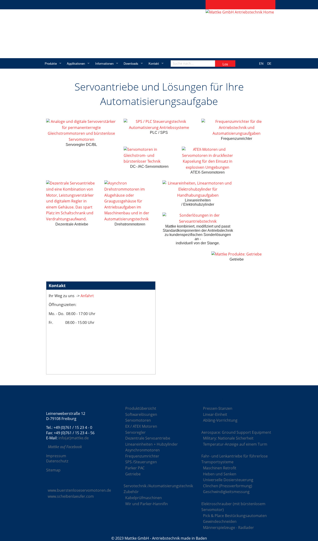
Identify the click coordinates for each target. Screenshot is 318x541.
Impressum (56, 455)
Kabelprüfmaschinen (143, 497)
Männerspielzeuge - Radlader (228, 527)
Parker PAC (135, 467)
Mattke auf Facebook (65, 446)
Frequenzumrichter (142, 456)
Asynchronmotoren (142, 450)
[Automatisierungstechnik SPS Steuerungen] (159, 125)
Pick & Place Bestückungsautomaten (235, 515)
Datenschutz (57, 461)
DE (269, 63)
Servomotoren (138, 420)
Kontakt (154, 63)
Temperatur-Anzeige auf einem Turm (235, 444)
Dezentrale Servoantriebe (147, 438)
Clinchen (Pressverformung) (227, 485)
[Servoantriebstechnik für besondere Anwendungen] (197, 218)
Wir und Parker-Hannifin (146, 503)
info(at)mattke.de (73, 437)
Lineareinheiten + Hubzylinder (151, 444)
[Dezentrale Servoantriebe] (71, 201)
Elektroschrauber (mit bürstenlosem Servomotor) (233, 506)
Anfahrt (87, 295)
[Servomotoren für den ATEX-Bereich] (207, 158)
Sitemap (53, 470)
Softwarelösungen (141, 414)
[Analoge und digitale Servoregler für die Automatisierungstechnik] (81, 130)
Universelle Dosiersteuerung (228, 479)
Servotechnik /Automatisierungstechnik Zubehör (158, 488)
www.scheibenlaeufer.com (71, 496)
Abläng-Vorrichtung (220, 420)
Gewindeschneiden (220, 521)
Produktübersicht (140, 408)
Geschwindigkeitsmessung (226, 491)
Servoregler (135, 432)
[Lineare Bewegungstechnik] (197, 189)
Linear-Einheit (215, 414)
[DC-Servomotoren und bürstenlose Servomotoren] (149, 156)
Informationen (104, 63)
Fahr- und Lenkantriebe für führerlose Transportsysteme (234, 459)
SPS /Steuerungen (141, 461)
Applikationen (76, 63)
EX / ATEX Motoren (141, 426)
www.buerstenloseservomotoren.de (79, 490)
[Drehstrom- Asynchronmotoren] (130, 201)
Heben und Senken (219, 474)
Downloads (131, 63)
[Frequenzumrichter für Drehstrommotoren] (236, 128)
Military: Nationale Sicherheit (228, 438)
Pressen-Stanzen (217, 408)
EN (261, 63)
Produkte (51, 63)
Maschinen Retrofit (219, 467)
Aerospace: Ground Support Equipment (236, 432)
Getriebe (133, 474)
